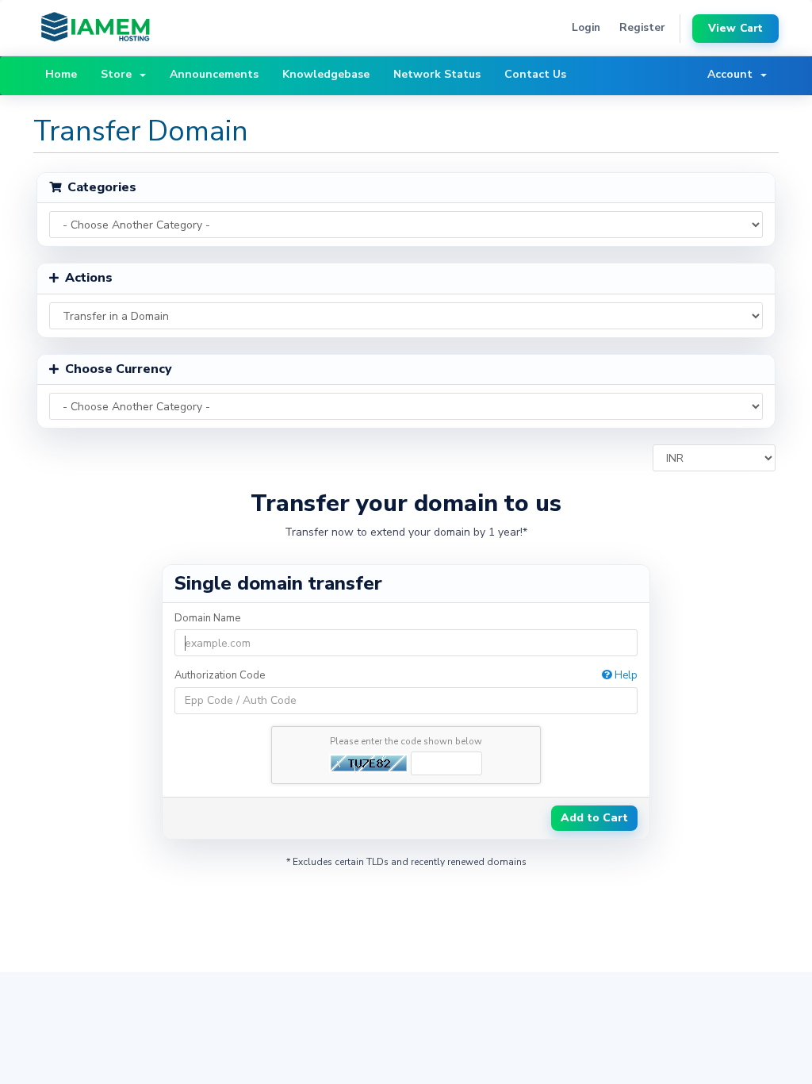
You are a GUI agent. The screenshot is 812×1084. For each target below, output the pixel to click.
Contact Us (535, 74)
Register (642, 27)
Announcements (214, 74)
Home (61, 74)
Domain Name (207, 618)
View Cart (735, 28)
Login (586, 27)
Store (119, 74)
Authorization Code (406, 675)
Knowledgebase (326, 74)
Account (733, 74)
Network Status (437, 74)
